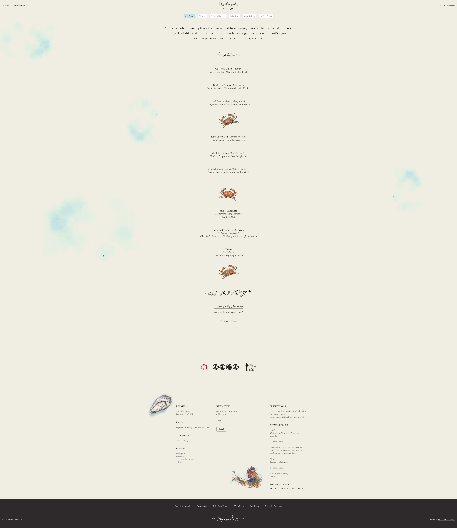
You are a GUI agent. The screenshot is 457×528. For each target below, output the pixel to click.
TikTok (179, 462)
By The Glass (266, 16)
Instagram (180, 453)
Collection (18, 5)
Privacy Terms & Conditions (286, 488)
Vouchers (239, 506)
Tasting (202, 16)
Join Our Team (220, 506)
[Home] (228, 6)
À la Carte (189, 16)
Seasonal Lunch (218, 16)
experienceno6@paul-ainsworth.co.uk (193, 427)
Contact (451, 5)
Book (442, 5)
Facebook (180, 456)
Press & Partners (273, 506)
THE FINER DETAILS (280, 484)
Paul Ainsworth (182, 506)
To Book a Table (228, 321)
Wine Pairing (249, 16)
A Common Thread (446, 519)
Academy (254, 506)
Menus (5, 5)
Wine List (234, 16)
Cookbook (202, 506)
